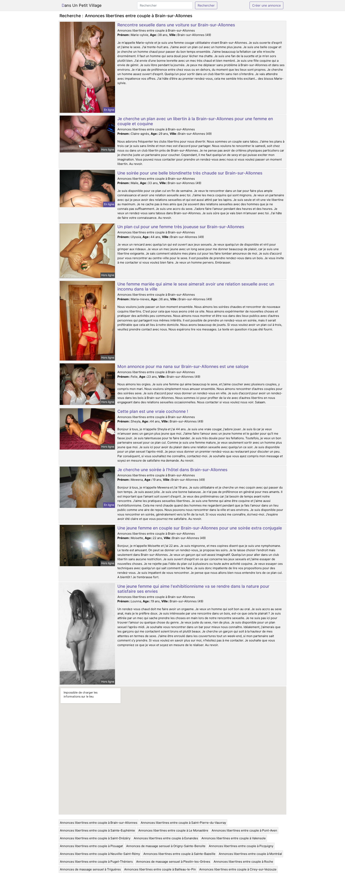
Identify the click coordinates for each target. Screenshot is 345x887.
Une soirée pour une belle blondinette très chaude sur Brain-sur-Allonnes (189, 172)
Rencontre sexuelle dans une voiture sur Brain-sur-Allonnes (176, 24)
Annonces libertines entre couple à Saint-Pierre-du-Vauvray (183, 823)
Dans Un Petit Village (82, 5)
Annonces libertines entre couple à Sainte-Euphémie (97, 830)
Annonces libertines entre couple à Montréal (250, 854)
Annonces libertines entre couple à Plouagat (91, 846)
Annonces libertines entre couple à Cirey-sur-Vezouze (238, 869)
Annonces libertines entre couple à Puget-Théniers (96, 861)
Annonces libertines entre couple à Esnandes (166, 838)
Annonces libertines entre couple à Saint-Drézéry (95, 838)
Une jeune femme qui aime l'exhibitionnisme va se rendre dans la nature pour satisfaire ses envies (193, 589)
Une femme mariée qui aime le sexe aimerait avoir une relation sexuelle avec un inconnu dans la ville (195, 286)
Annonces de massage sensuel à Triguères (90, 869)
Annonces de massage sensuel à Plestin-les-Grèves (173, 861)
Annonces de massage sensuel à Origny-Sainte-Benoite (165, 846)
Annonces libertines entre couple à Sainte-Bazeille (179, 854)
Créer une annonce (266, 5)
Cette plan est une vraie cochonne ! (152, 411)
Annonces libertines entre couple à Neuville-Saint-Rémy (100, 854)
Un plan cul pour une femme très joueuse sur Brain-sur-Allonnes (180, 226)
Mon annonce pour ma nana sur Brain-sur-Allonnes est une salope (183, 366)
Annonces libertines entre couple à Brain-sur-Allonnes (98, 823)
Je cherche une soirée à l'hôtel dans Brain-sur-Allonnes (172, 469)
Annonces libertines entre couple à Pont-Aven (244, 830)
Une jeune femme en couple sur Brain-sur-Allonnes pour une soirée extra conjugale (199, 527)
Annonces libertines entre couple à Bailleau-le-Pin (160, 869)
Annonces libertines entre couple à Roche (243, 861)
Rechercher (206, 5)
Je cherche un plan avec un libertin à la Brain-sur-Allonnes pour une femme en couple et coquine (195, 121)
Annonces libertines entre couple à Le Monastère (173, 830)
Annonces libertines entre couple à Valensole (233, 838)
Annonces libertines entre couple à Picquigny (241, 846)
